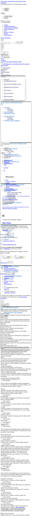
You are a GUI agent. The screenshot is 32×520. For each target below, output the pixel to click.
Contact (6, 25)
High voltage (6, 223)
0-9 (3, 196)
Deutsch (7, 8)
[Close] (1, 512)
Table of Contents (13, 199)
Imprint (6, 33)
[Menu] (2, 40)
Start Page (5, 199)
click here (7, 248)
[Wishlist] (2, 50)
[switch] (1, 306)
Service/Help (7, 22)
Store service (4, 262)
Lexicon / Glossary (9, 32)
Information (4, 273)
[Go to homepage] (6, 37)
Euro (6, 18)
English (6, 10)
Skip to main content (6, 1)
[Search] (17, 42)
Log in (2, 58)
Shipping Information (9, 26)
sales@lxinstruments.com (9, 244)
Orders (20, 61)
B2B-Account (7, 265)
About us (6, 162)
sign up (4, 60)
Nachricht (6, 289)
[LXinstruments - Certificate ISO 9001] (7, 259)
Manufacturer (7, 160)
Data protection (8, 35)
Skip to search (15, 1)
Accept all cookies (19, 510)
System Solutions (8, 163)
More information (20, 507)
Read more (5, 230)
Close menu (6, 57)
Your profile (9, 61)
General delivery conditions (11, 27)
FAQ (5, 30)
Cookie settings (5, 508)
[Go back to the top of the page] (2, 301)
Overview (3, 61)
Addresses (15, 61)
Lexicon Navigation (9, 201)
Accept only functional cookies (17, 508)
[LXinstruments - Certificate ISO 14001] (19, 259)
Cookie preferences (9, 29)
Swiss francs (8, 16)
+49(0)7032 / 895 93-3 (9, 241)
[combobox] (8, 43)
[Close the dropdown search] (21, 42)
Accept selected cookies (7, 510)
